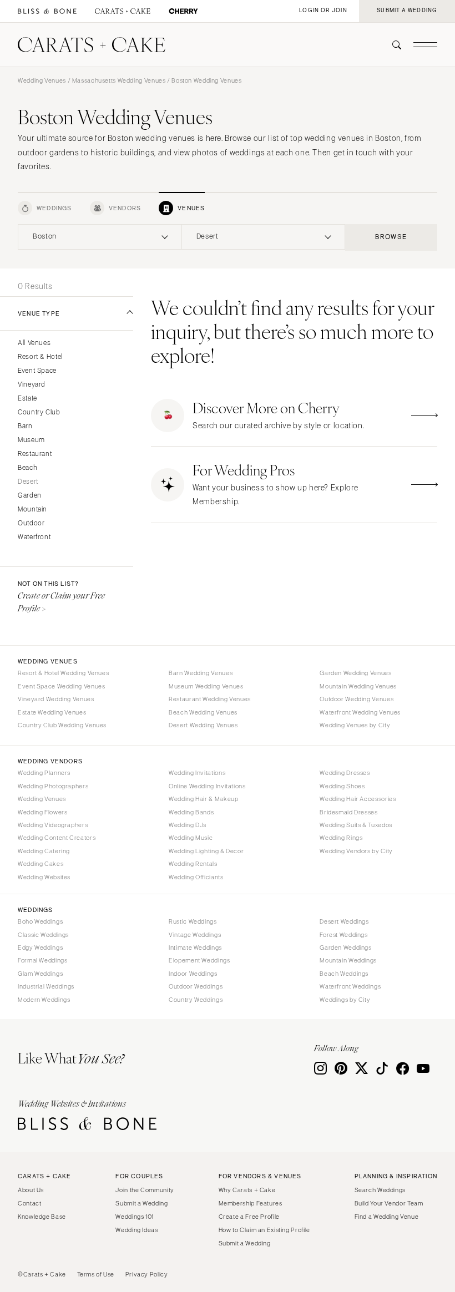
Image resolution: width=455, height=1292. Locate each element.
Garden (30, 495)
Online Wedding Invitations (207, 786)
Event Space (37, 370)
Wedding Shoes (342, 786)
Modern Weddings (44, 999)
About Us (31, 1190)
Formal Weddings (42, 960)
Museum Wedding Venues (206, 686)
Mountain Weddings (348, 960)
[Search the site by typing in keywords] (392, 45)
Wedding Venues (42, 80)
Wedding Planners (44, 772)
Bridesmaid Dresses (348, 812)
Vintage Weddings (195, 934)
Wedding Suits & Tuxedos (356, 825)
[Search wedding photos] (183, 11)
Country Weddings (196, 999)
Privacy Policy (146, 1274)
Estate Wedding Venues (52, 712)
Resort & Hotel (40, 357)
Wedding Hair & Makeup (203, 799)
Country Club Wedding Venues (62, 725)
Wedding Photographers (53, 786)
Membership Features (250, 1203)
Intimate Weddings (195, 947)
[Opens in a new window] (47, 11)
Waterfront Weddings (350, 986)
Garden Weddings (345, 947)
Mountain (32, 509)
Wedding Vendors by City (356, 851)
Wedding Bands (191, 812)
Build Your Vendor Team (389, 1203)
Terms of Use (96, 1274)
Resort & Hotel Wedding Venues (63, 673)
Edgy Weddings (40, 947)
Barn (25, 426)
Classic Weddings (43, 934)
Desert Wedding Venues (203, 725)
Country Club (39, 412)
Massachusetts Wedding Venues (119, 80)
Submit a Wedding (141, 1203)
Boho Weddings (40, 921)
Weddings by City (345, 999)
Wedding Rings (341, 837)
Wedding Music (191, 837)
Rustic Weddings (192, 921)
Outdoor (31, 523)
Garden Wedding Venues (355, 673)
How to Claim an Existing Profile (264, 1230)
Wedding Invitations (197, 772)
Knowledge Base (42, 1216)
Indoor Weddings (193, 973)
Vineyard (32, 384)
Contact (29, 1203)
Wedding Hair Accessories (358, 799)
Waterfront (34, 537)
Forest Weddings (343, 934)
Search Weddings (380, 1190)
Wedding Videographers (53, 825)
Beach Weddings (344, 973)
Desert (28, 481)
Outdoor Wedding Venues (356, 699)
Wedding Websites (44, 877)
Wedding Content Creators (56, 837)
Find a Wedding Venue (387, 1216)
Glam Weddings (40, 973)
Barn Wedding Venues (200, 673)
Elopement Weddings (199, 960)
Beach (27, 468)
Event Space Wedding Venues (61, 686)
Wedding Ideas (136, 1230)
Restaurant (35, 454)
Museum (31, 440)
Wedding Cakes (40, 863)
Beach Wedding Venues (203, 712)
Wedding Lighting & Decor (206, 851)
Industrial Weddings (46, 986)
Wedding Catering (44, 851)
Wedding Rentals (193, 863)
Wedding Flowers (42, 812)
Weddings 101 (134, 1216)
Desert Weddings (344, 921)
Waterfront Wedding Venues (360, 712)
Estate (27, 398)
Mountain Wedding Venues (358, 686)
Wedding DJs (187, 825)
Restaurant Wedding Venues (210, 699)
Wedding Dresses (345, 772)
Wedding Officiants (196, 877)
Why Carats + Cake (247, 1190)
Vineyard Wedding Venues (56, 699)
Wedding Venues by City (355, 725)
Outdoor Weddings (196, 986)
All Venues (34, 343)
